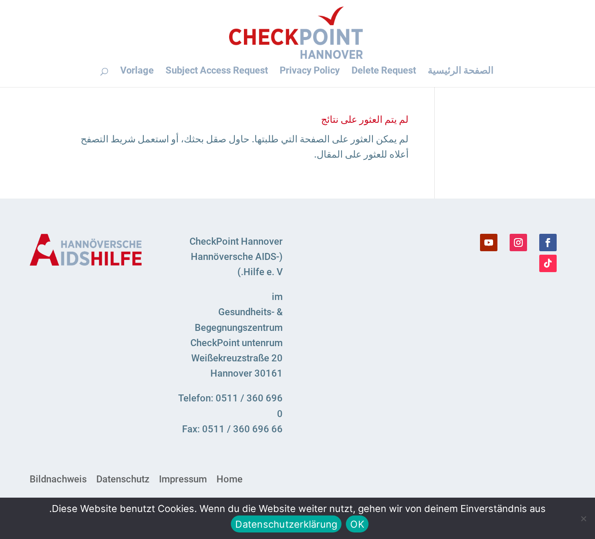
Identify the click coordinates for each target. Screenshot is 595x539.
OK (357, 524)
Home (229, 480)
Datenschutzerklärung (286, 524)
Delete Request (384, 71)
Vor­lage (137, 71)
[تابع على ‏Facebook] (548, 242)
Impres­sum (183, 480)
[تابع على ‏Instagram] (518, 242)
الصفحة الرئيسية (461, 71)
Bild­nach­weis (58, 480)
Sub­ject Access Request (217, 71)
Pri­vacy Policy (310, 71)
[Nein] (584, 518)
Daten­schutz (122, 480)
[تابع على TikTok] (548, 263)
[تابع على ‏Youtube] (488, 242)
